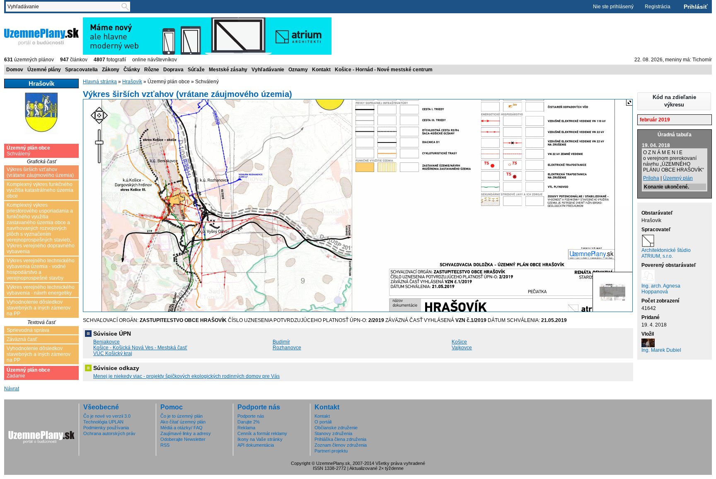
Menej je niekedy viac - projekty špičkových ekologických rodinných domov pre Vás (186, 376)
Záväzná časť (22, 339)
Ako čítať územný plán (183, 421)
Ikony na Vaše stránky (260, 439)
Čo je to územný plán (181, 416)
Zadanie (28, 373)
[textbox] (64, 7)
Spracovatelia (81, 70)
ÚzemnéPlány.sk (24, 20)
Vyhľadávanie (268, 70)
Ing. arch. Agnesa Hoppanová (660, 289)
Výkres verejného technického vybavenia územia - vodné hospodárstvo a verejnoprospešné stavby (41, 269)
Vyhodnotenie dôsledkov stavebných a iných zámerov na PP (38, 308)
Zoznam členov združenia (340, 445)
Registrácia (657, 7)
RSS (164, 445)
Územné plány (44, 70)
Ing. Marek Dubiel (661, 350)
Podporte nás (250, 416)
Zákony (110, 70)
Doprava (173, 70)
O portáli (322, 421)
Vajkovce (462, 348)
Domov (14, 70)
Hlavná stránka (100, 82)
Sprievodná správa (28, 330)
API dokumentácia (255, 445)
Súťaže (196, 70)
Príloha (651, 178)
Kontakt (321, 70)
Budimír (281, 342)
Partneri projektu (331, 450)
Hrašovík (132, 82)
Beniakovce (106, 342)
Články (131, 70)
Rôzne (151, 70)
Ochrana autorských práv (109, 433)
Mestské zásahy (228, 70)
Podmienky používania (106, 427)
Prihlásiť (696, 6)
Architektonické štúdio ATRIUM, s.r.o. (666, 253)
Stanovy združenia (333, 433)
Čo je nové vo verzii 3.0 (107, 416)
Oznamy (298, 70)
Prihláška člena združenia (340, 439)
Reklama (246, 427)
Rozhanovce (287, 348)
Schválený (28, 151)
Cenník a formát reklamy (262, 433)
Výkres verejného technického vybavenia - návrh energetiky (41, 290)
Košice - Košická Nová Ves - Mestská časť (140, 348)
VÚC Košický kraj (112, 353)
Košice (459, 342)
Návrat (11, 389)
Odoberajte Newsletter (183, 439)
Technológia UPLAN (103, 421)
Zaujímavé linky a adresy (185, 433)
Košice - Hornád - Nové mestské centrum (384, 70)
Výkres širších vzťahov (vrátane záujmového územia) (40, 172)
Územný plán (678, 178)
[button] (674, 101)
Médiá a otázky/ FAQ (181, 427)
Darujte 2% (248, 421)
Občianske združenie (336, 427)
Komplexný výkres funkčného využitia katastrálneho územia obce (40, 190)
